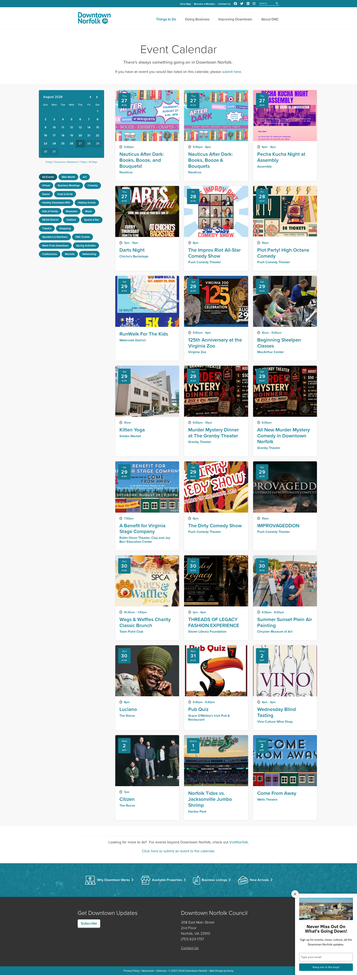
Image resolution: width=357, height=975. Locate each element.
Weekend (72, 162)
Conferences (49, 254)
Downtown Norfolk (196, 971)
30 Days (93, 162)
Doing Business (197, 19)
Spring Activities (86, 246)
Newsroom (148, 971)
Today (48, 162)
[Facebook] (235, 3)
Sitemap (161, 971)
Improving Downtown (235, 19)
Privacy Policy (131, 971)
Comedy (93, 185)
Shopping (65, 228)
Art (85, 177)
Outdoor (71, 220)
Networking (89, 254)
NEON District (50, 220)
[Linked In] (248, 3)
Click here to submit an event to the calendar (178, 851)
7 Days (83, 162)
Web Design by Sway (221, 971)
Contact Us (224, 4)
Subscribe (89, 923)
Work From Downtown (55, 246)
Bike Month (68, 177)
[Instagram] (254, 3)
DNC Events (82, 237)
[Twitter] (241, 3)
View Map (185, 4)
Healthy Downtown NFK (56, 203)
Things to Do (166, 19)
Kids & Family (50, 211)
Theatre (46, 228)
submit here (231, 71)
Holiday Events (87, 203)
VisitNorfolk (238, 842)
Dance (46, 194)
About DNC (270, 19)
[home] (94, 18)
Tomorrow (59, 162)
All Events (48, 177)
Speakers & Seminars (55, 237)
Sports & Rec (91, 220)
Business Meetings (69, 185)
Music (88, 211)
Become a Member (204, 4)
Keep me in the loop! (326, 967)
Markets (70, 254)
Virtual (46, 185)
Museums (71, 211)
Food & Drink (65, 194)
